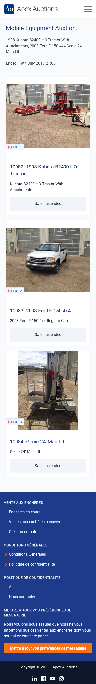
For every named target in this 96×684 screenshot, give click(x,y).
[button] (88, 9)
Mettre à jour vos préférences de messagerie (48, 648)
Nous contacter (22, 596)
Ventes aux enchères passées (34, 521)
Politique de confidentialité (32, 564)
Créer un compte (23, 531)
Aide (12, 586)
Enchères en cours (24, 512)
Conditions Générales (27, 554)
